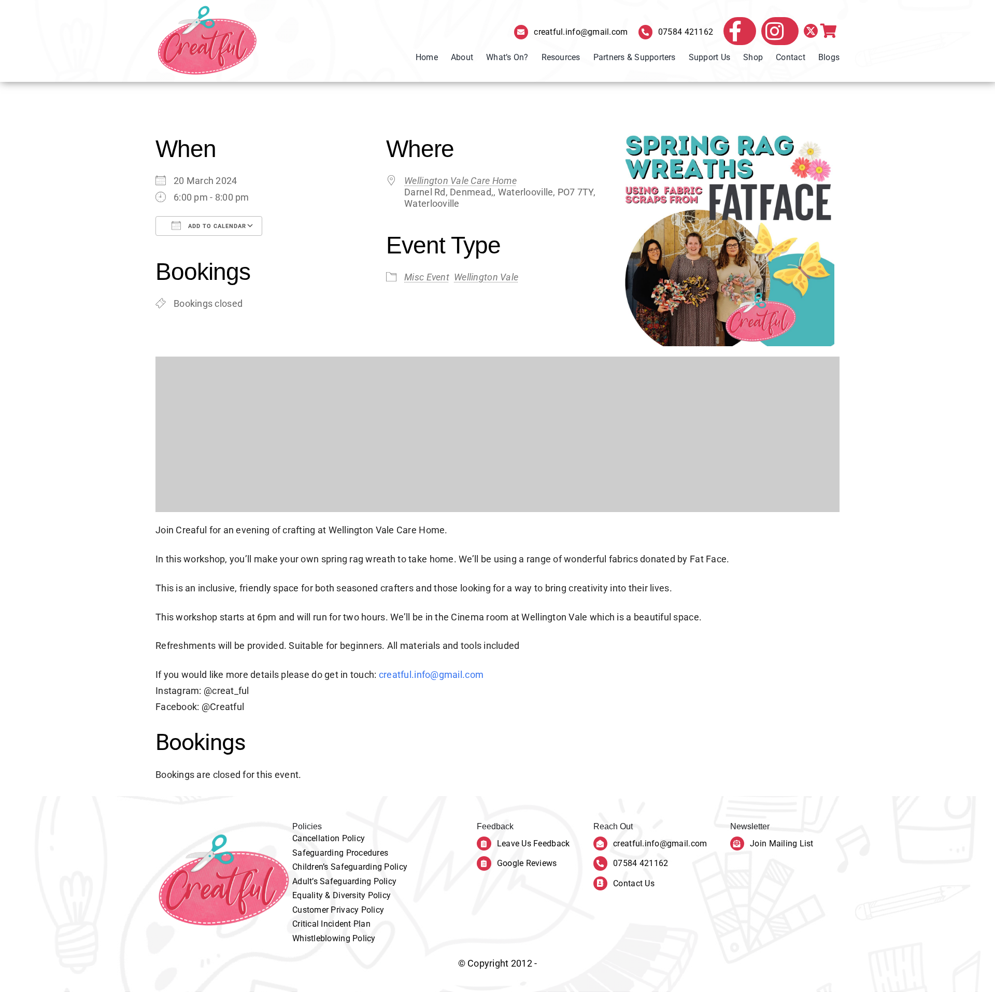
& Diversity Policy (358, 895)
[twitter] (811, 31)
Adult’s (306, 881)
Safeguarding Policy (369, 867)
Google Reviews (527, 863)
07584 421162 (685, 32)
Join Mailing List (782, 843)
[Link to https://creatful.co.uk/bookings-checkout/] (828, 31)
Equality (308, 895)
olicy (356, 838)
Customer (311, 910)
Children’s (311, 867)
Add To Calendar (216, 226)
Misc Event (426, 277)
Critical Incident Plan (331, 924)
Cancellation (317, 838)
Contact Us (634, 883)
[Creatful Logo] (207, 41)
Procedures (367, 853)
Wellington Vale (486, 277)
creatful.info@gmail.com (581, 32)
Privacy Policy (357, 910)
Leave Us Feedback (533, 843)
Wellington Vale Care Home (460, 180)
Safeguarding (319, 853)
